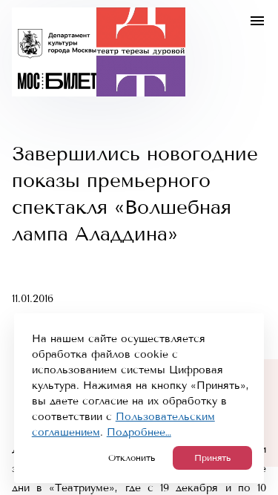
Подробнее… (139, 432)
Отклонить (131, 458)
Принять (212, 458)
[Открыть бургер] (257, 21)
